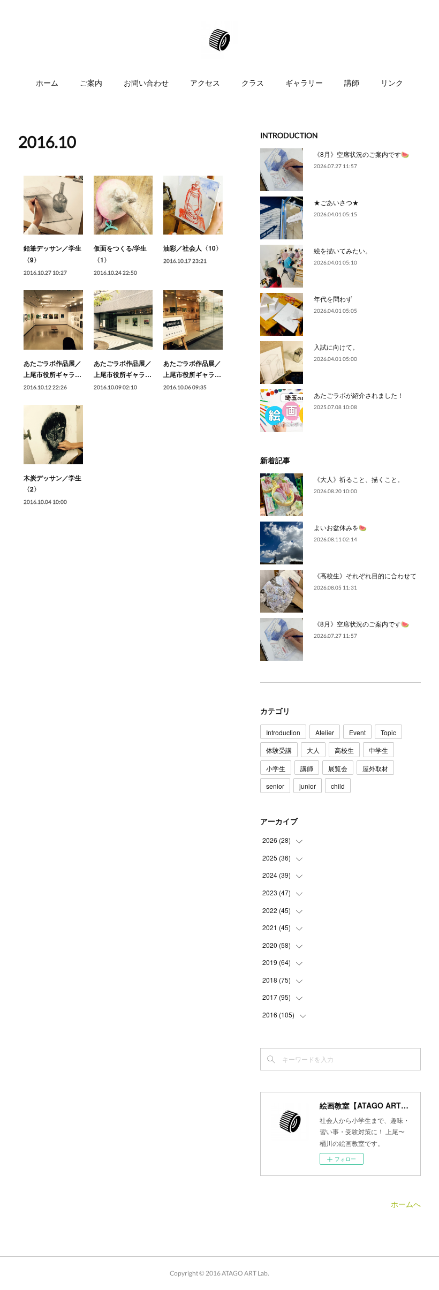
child (338, 785)
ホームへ (406, 1203)
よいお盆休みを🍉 (340, 527)
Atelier (324, 732)
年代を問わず (333, 298)
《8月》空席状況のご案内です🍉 (361, 154)
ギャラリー (304, 82)
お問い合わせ (146, 82)
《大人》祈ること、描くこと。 (359, 479)
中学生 (378, 750)
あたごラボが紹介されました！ (359, 394)
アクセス (205, 82)
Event (357, 732)
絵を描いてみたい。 (343, 250)
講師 (351, 82)
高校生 (344, 750)
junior (307, 785)
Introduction (283, 732)
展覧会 (337, 768)
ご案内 (91, 82)
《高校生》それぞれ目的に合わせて (365, 575)
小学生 (275, 768)
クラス (252, 82)
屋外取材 (375, 768)
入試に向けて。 (336, 346)
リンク (392, 82)
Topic (388, 732)
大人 (313, 750)
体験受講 (279, 750)
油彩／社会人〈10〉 (192, 248)
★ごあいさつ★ (336, 202)
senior (275, 785)
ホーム (47, 82)
